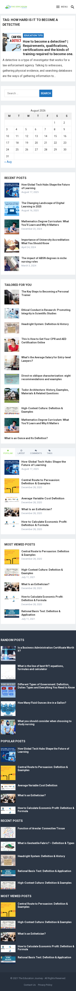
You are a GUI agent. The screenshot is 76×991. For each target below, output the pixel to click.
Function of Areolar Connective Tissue (41, 828)
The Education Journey (31, 978)
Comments (36, 453)
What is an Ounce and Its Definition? (26, 438)
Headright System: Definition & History (45, 324)
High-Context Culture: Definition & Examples (45, 882)
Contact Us (30, 984)
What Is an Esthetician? (36, 509)
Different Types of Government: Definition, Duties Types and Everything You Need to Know (46, 686)
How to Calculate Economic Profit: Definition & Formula (44, 523)
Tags (49, 453)
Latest (21, 453)
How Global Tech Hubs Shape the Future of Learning (43, 463)
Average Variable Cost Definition (42, 498)
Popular (8, 453)
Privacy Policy (45, 984)
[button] (62, 7)
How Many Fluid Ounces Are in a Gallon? (42, 702)
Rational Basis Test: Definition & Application (44, 871)
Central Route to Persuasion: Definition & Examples (40, 481)
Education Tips (33, 35)
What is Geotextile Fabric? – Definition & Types (46, 843)
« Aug (8, 162)
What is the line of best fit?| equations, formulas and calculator (41, 668)
